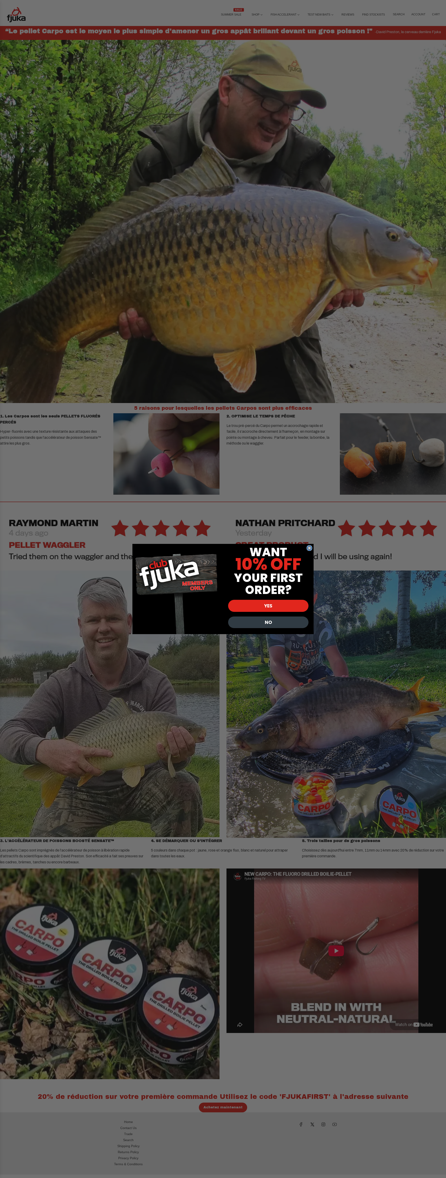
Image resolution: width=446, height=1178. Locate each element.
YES (268, 606)
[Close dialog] (309, 548)
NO (268, 622)
